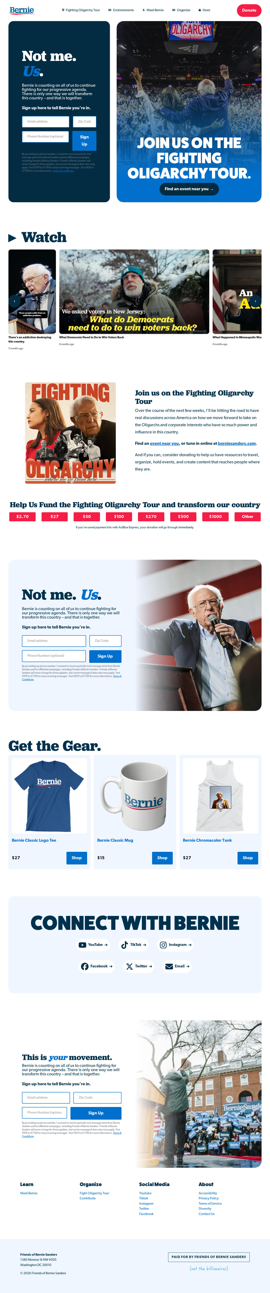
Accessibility (208, 1193)
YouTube (95, 945)
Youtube (145, 1193)
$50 (87, 517)
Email (180, 966)
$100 (119, 517)
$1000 (215, 517)
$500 (183, 517)
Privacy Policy (209, 1198)
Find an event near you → (189, 189)
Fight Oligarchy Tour (94, 1193)
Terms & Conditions (63, 171)
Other (247, 517)
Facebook (99, 966)
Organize (183, 10)
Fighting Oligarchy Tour (83, 10)
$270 (151, 517)
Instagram (178, 945)
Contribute (88, 1198)
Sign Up (84, 141)
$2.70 (22, 517)
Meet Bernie (155, 10)
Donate (249, 10)
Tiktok (143, 1198)
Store (206, 10)
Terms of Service (210, 1203)
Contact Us (207, 1214)
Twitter (141, 966)
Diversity (205, 1209)
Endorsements (123, 10)
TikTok (135, 945)
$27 (54, 517)
